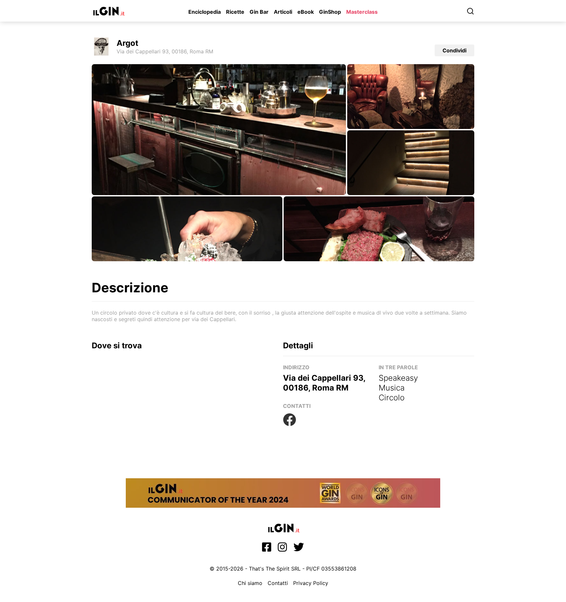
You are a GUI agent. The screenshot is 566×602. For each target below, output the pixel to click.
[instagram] (282, 549)
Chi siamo (250, 583)
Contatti (278, 583)
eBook (305, 12)
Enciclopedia (204, 12)
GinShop (330, 12)
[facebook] (266, 549)
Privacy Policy (310, 583)
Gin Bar (259, 12)
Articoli (283, 12)
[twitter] (298, 549)
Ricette (235, 12)
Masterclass (362, 12)
